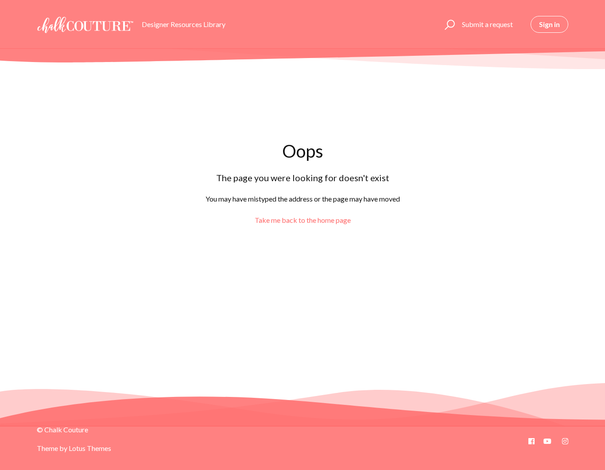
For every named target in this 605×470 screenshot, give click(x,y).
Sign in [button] (549, 24)
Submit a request (487, 24)
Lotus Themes (90, 448)
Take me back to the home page (303, 220)
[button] (448, 24)
